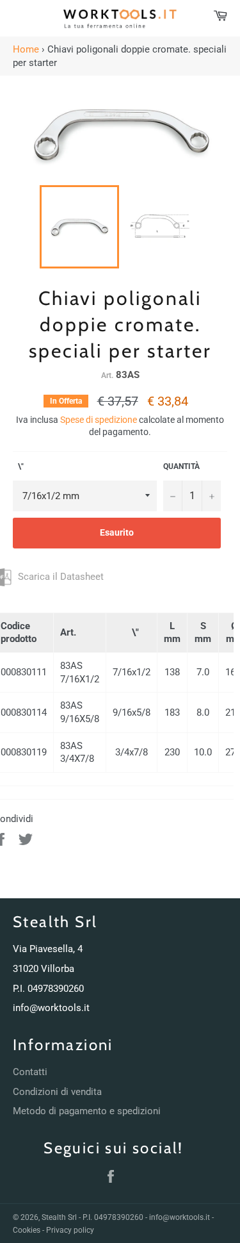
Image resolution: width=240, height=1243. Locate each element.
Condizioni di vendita (57, 1092)
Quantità (181, 466)
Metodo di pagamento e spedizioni (87, 1111)
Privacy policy (70, 1230)
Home (26, 49)
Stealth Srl (59, 1217)
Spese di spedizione (98, 420)
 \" (18, 466)
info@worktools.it (51, 1008)
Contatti (30, 1072)
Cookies (26, 1230)
